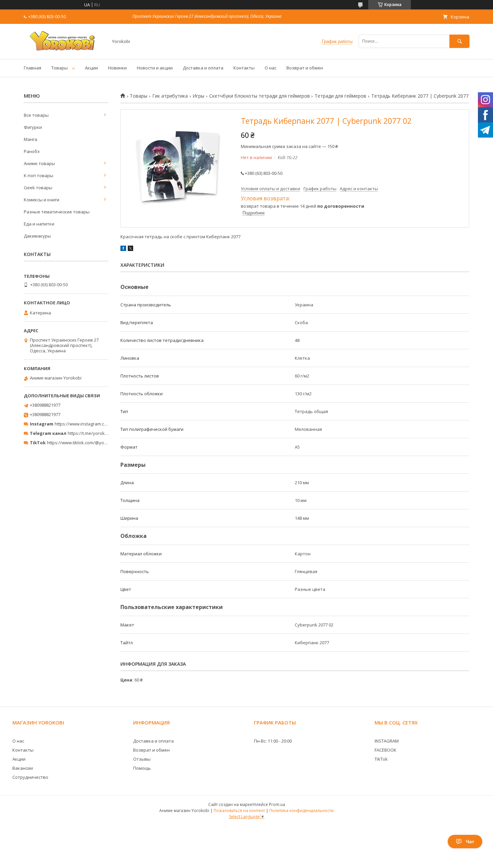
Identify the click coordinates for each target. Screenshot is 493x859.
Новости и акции (155, 68)
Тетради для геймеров (340, 96)
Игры (198, 96)
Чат (470, 841)
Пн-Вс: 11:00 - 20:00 (273, 741)
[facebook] (123, 249)
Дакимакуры (37, 236)
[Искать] (459, 41)
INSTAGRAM (387, 741)
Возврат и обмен (304, 68)
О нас (270, 68)
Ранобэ (32, 151)
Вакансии (22, 768)
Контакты (244, 68)
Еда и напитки (39, 224)
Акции (91, 68)
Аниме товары (39, 163)
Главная (32, 68)
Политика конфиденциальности (301, 810)
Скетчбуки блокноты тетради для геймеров (259, 96)
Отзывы (142, 759)
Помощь (142, 768)
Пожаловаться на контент (239, 810)
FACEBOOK (385, 750)
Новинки (117, 68)
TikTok (381, 759)
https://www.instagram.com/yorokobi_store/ (100, 424)
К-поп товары (38, 175)
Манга (30, 139)
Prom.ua (277, 804)
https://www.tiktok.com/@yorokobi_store (88, 443)
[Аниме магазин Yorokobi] (64, 50)
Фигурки (33, 127)
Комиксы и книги (41, 200)
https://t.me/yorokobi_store (96, 433)
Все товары (36, 115)
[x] (130, 249)
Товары (59, 68)
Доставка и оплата (203, 68)
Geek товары (38, 188)
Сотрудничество (30, 777)
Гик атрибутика (170, 96)
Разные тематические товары (57, 212)
